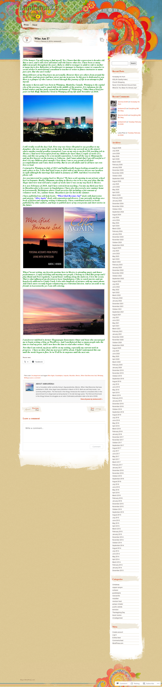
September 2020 (118, 345)
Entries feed (116, 637)
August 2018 (116, 415)
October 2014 (117, 542)
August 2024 (116, 214)
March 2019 (116, 395)
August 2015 (116, 515)
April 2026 (115, 159)
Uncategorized (35, 375)
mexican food (117, 601)
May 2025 (115, 189)
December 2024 (118, 203)
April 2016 (115, 492)
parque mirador (117, 604)
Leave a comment (34, 378)
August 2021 (116, 314)
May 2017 (115, 456)
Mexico (78, 375)
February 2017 (117, 465)
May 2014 (115, 556)
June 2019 (116, 387)
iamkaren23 (39, 7)
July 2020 (115, 351)
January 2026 (117, 167)
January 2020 (117, 367)
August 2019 (116, 381)
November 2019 (118, 373)
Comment (96, 447)
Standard (101, 39)
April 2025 (115, 192)
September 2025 (118, 178)
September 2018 (118, 412)
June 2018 (116, 420)
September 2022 (118, 278)
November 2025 (118, 173)
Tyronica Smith (123, 102)
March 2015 (116, 529)
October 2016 (117, 476)
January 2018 (117, 434)
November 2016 (118, 473)
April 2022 (115, 292)
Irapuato (66, 375)
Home (26, 24)
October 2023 (117, 242)
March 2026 (116, 162)
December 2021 (118, 303)
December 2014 (118, 537)
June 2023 (116, 253)
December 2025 (118, 170)
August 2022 (116, 281)
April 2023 (115, 259)
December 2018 (118, 403)
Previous (35, 409)
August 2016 (116, 481)
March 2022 (116, 295)
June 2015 (116, 520)
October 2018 (117, 409)
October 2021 (117, 309)
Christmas (115, 584)
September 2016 (118, 479)
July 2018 (115, 417)
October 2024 (117, 209)
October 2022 (117, 276)
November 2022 (118, 273)
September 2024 (118, 212)
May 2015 (115, 523)
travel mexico (117, 615)
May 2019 (115, 390)
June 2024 (116, 220)
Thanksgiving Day (118, 612)
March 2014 (116, 562)
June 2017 (116, 453)
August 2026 (116, 148)
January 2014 (117, 567)
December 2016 (118, 470)
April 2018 (115, 426)
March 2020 (116, 362)
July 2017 (115, 451)
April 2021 (115, 326)
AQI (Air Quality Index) (120, 79)
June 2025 (116, 187)
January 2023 (117, 267)
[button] (43, 238)
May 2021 (115, 323)
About (34, 24)
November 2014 (118, 540)
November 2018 (118, 406)
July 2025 (115, 184)
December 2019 (118, 370)
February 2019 (117, 398)
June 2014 (116, 554)
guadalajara (116, 593)
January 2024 (117, 234)
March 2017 (116, 462)
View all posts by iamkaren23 (91, 399)
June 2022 (116, 287)
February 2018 (117, 431)
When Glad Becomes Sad (89, 375)
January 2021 (117, 334)
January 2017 (117, 467)
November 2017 (118, 440)
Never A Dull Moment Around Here (124, 85)
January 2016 (117, 501)
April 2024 (115, 226)
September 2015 (118, 512)
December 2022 (118, 270)
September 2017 (118, 445)
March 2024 (116, 228)
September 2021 (118, 312)
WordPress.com (117, 643)
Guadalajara (59, 375)
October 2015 (117, 509)
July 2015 (115, 517)
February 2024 (117, 231)
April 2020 (115, 359)
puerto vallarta (117, 607)
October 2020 (117, 342)
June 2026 (116, 153)
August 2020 (116, 348)
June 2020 (116, 353)
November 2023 (118, 239)
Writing (26, 378)
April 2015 (115, 526)
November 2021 (118, 306)
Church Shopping (118, 82)
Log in (114, 635)
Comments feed (117, 640)
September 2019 (118, 378)
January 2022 (117, 301)
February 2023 (117, 264)
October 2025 (117, 175)
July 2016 (115, 484)
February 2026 (117, 164)
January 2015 (117, 534)
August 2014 (116, 548)
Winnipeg (100, 375)
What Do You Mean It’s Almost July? (124, 88)
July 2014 (115, 551)
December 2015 (118, 504)
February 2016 (117, 498)
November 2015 (118, 506)
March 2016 (116, 495)
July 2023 (115, 251)
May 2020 (115, 356)
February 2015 (117, 531)
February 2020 (117, 365)
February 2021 (117, 331)
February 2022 (117, 298)
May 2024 (115, 223)
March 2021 (116, 328)
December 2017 (118, 437)
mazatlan (115, 598)
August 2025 (116, 181)
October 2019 (117, 376)
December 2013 (118, 570)
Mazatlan (72, 375)
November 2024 (118, 206)
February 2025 (117, 198)
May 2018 (115, 423)
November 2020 (118, 340)
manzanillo (116, 596)
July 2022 (115, 284)
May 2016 (115, 490)
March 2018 (116, 428)
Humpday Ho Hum (118, 76)
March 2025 (116, 195)
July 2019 (115, 384)
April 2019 (115, 392)
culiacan (115, 590)
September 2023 (118, 245)
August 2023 (116, 248)
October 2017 (117, 442)
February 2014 (117, 565)
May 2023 (115, 256)
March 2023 (116, 262)
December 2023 (118, 237)
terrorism (115, 609)
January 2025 (117, 201)
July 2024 (115, 217)
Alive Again (51, 375)
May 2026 (115, 156)
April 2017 (115, 459)
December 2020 (118, 337)
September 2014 (118, 545)
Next (92, 409)
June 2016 (116, 487)
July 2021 (115, 317)
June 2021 (116, 320)
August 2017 (116, 448)
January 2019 (117, 401)
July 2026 (115, 150)
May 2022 (115, 289)
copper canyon (117, 587)
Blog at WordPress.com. (27, 680)
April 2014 (115, 559)
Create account (117, 632)
